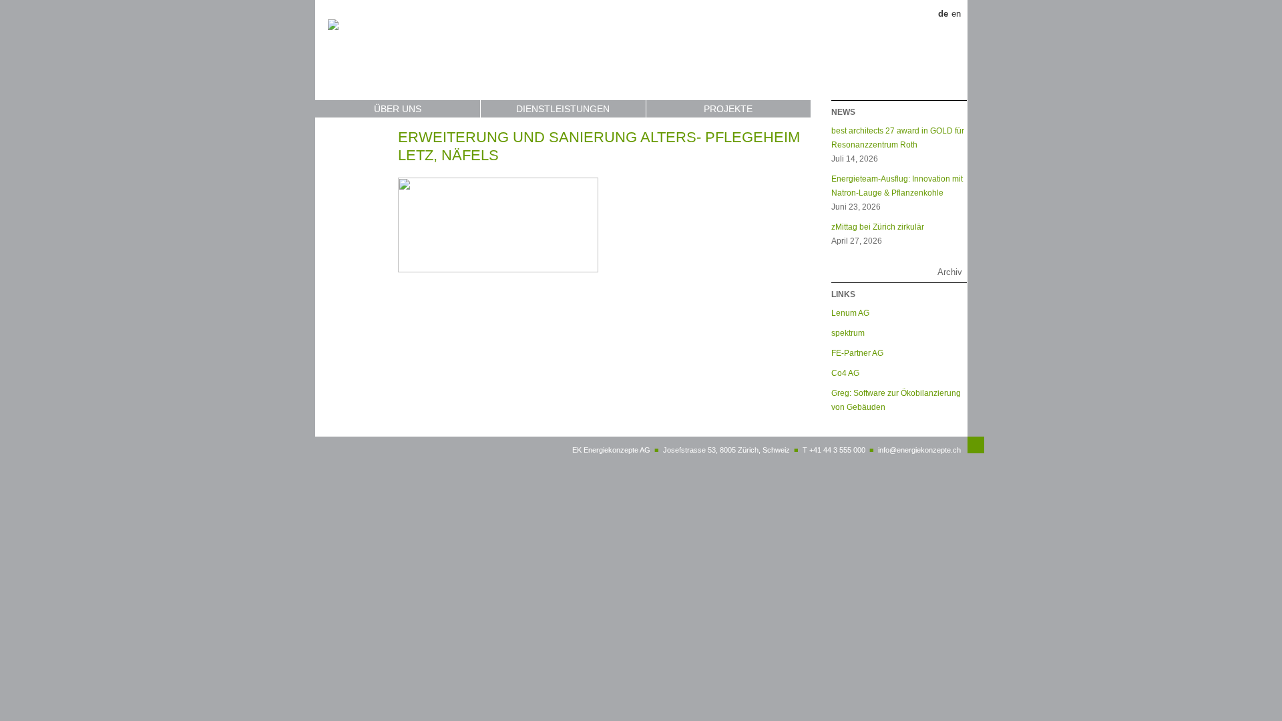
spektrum (848, 332)
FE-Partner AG (857, 352)
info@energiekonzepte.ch (919, 450)
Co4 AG (845, 373)
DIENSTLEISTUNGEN (563, 108)
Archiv (949, 272)
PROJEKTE (728, 108)
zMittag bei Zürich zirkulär (877, 226)
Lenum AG (850, 312)
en (956, 14)
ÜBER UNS (397, 108)
